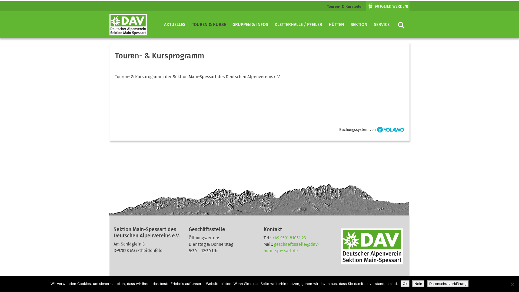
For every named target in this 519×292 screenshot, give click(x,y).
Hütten (336, 24)
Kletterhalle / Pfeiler (298, 24)
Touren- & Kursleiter (345, 6)
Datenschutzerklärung (448, 283)
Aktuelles (174, 24)
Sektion (359, 24)
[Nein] (512, 284)
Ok (405, 283)
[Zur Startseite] (128, 24)
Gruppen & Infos (250, 24)
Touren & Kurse (209, 24)
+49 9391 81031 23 (289, 237)
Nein (418, 283)
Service (382, 24)
